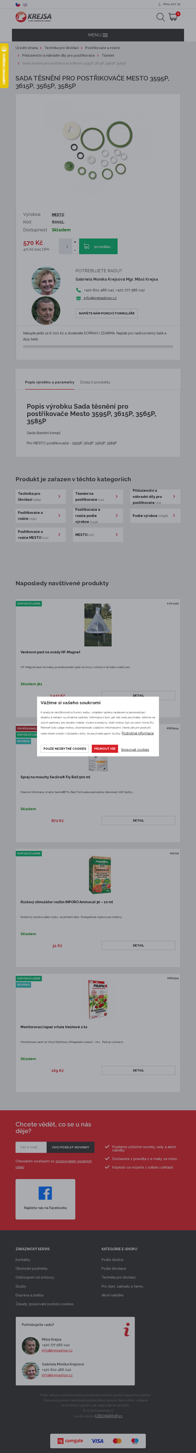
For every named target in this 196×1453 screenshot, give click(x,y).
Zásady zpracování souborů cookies (45, 1304)
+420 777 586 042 (56, 1345)
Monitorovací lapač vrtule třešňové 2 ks (54, 1027)
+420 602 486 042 (56, 1370)
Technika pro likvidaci (61, 48)
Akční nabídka (112, 1295)
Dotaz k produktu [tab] (95, 382)
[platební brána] (98, 1438)
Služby (21, 1286)
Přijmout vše (105, 748)
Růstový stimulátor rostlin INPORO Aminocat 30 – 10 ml (67, 902)
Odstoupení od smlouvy (35, 1277)
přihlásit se (171, 4)
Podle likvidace (114, 1268)
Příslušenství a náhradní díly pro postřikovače (58, 55)
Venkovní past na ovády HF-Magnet (50, 652)
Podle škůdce (113, 1260)
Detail (138, 695)
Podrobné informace (138, 733)
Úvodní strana (27, 48)
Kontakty (23, 1260)
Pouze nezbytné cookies (65, 748)
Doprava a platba (30, 1295)
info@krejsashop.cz (100, 298)
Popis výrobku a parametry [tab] (49, 382)
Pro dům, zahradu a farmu (122, 1286)
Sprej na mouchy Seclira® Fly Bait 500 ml (55, 777)
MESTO (58, 215)
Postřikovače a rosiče (102, 48)
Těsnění (108, 55)
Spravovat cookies (135, 750)
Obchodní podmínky (32, 1268)
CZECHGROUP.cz (108, 1416)
